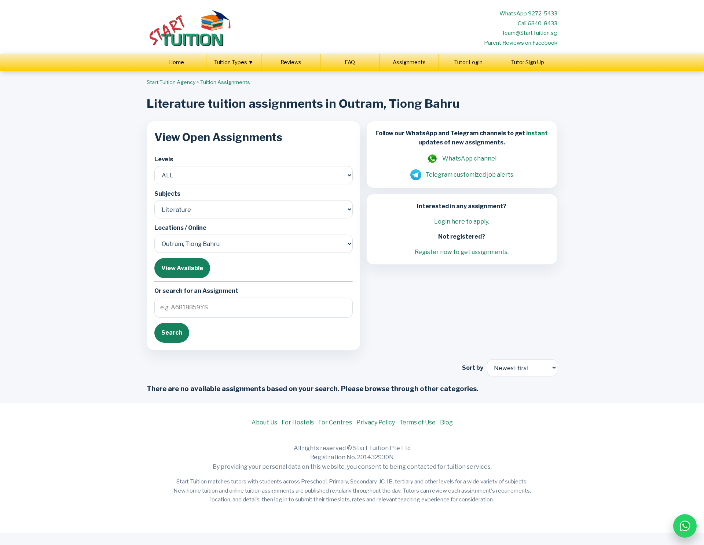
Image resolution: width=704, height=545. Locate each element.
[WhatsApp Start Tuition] (685, 526)
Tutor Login (468, 62)
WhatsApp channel (469, 158)
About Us (264, 422)
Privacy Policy (375, 422)
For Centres (335, 422)
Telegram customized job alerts (469, 174)
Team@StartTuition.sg (529, 32)
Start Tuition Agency (171, 82)
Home (176, 62)
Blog (446, 422)
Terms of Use (417, 422)
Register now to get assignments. (462, 251)
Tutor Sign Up (527, 62)
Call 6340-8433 (537, 23)
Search (171, 332)
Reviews (290, 62)
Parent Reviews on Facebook (520, 42)
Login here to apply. (461, 221)
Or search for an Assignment (196, 290)
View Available (182, 268)
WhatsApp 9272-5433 (528, 13)
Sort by (472, 367)
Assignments (409, 62)
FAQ (350, 62)
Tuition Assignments (225, 82)
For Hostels (298, 422)
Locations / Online (180, 227)
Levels (163, 159)
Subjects (167, 193)
